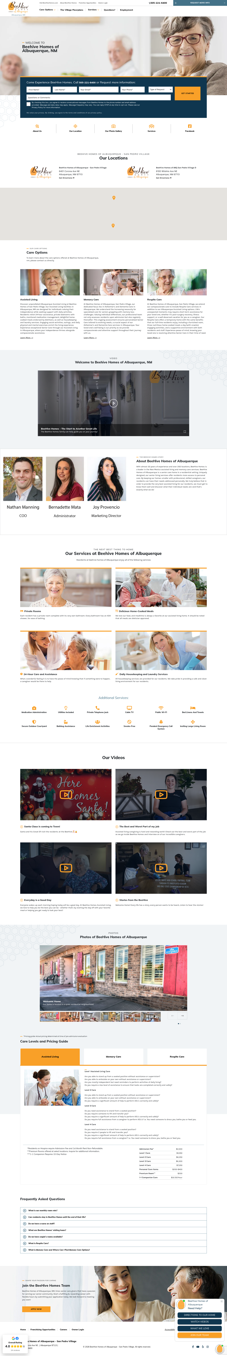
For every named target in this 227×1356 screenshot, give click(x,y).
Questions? (109, 10)
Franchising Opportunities (42, 1329)
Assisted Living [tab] (50, 1056)
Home (23, 1329)
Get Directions (66, 178)
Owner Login (103, 3)
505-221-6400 (158, 2)
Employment (126, 10)
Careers (63, 1329)
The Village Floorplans (71, 10)
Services (92, 9)
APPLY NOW (36, 1309)
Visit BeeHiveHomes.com (48, 3)
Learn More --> (26, 337)
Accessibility (170, 1329)
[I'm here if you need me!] (219, 1348)
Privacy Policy (37, 107)
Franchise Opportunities (87, 3)
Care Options (46, 9)
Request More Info (200, 3)
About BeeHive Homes (68, 3)
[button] (113, 226)
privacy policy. (96, 113)
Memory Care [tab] (113, 1056)
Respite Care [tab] (177, 1056)
